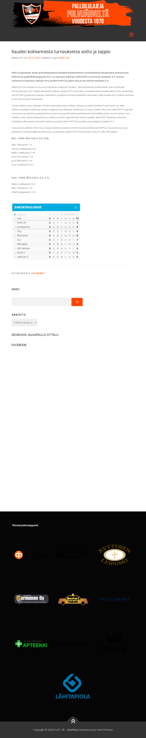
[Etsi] (77, 302)
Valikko (131, 34)
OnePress (72, 729)
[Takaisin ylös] (73, 721)
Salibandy (38, 273)
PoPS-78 (63, 57)
